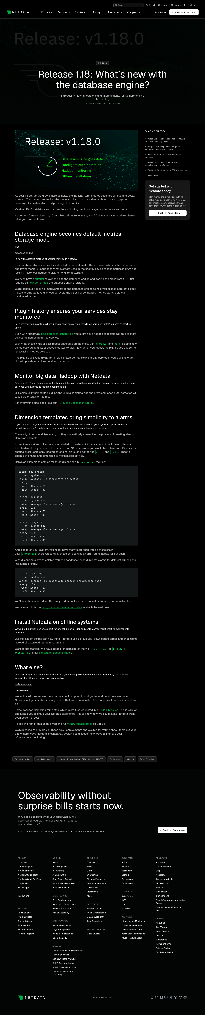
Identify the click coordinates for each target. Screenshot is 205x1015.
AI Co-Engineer (60, 866)
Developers (92, 887)
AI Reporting (58, 870)
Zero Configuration (62, 900)
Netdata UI (23, 883)
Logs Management (61, 929)
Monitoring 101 (163, 883)
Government (127, 879)
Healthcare (127, 870)
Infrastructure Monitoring (133, 921)
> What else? (152, 175)
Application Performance (133, 933)
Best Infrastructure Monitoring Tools (170, 901)
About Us (160, 923)
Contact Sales (25, 921)
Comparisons (162, 896)
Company (132, 12)
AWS (124, 900)
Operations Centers (96, 883)
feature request (23, 684)
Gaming (125, 875)
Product (45, 12)
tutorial (39, 279)
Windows (126, 908)
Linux (124, 904)
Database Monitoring (132, 929)
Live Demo (160, 12)
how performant (38, 282)
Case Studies (93, 933)
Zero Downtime (94, 921)
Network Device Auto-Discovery (64, 973)
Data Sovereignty (95, 917)
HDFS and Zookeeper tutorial (75, 403)
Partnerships (24, 925)
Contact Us (161, 939)
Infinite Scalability (61, 912)
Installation (147, 759)
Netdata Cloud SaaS (28, 875)
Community (161, 891)
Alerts (130, 759)
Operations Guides (165, 879)
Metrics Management (63, 925)
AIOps (55, 862)
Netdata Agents (25, 866)
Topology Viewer (61, 954)
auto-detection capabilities (56, 334)
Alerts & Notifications (63, 933)
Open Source (162, 931)
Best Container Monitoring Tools (168, 909)
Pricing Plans (24, 912)
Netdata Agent (45, 759)
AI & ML (125, 862)
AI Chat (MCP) (59, 875)
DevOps (91, 862)
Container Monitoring (132, 925)
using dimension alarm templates (62, 607)
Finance (125, 866)
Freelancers (92, 891)
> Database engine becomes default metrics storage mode (165, 140)
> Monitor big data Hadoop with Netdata (163, 156)
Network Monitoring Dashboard (68, 950)
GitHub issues (109, 710)
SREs (89, 866)
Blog (158, 870)
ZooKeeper (115, 759)
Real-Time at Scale (62, 908)
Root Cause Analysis (63, 879)
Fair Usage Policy (164, 952)
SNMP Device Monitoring (65, 967)
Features (62, 12)
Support (160, 887)
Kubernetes (127, 896)
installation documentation (55, 652)
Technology (127, 883)
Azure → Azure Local (132, 938)
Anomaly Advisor (61, 887)
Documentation (163, 866)
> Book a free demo (184, 12)
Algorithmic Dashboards (64, 904)
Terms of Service (164, 944)
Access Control (94, 908)
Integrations (23, 896)
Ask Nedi (160, 862)
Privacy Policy (163, 948)
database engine (24, 253)
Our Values (161, 927)
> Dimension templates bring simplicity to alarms (162, 163)
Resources (113, 12)
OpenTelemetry (60, 938)
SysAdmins (92, 875)
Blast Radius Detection (64, 883)
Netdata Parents (26, 870)
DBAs (89, 870)
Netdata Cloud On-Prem (29, 879)
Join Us (159, 935)
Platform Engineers (96, 879)
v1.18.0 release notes (79, 724)
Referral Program (26, 933)
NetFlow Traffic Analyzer (64, 959)
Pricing (96, 12)
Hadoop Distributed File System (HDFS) (81, 759)
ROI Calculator (25, 917)
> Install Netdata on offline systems (166, 170)
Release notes (23, 759)
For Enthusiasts (25, 929)
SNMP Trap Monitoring (63, 963)
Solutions (80, 12)
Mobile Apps (24, 887)
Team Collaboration (96, 912)
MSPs (90, 896)
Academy (160, 875)
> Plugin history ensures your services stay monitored (163, 148)
